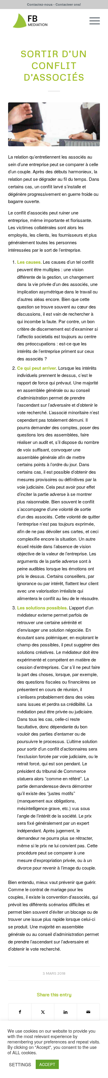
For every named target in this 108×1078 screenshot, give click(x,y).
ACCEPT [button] (47, 1064)
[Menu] (91, 21)
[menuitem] (91, 21)
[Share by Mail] (88, 1012)
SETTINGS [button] (20, 1064)
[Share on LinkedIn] (65, 1012)
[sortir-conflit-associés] (54, 124)
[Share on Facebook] (19, 1012)
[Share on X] (43, 1012)
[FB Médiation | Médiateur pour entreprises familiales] (45, 21)
